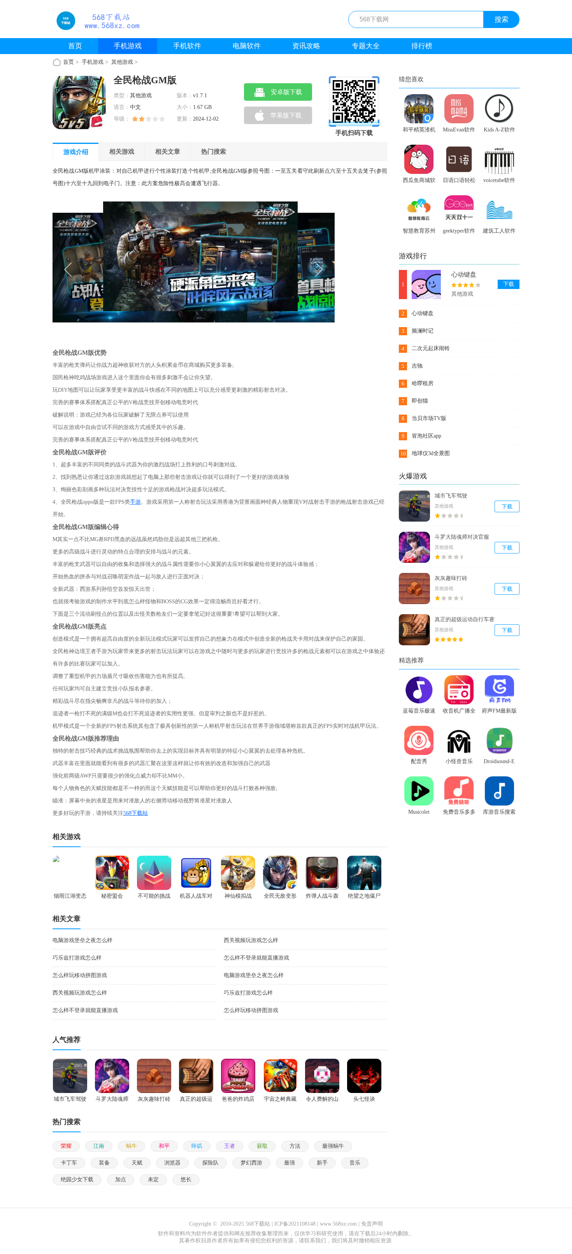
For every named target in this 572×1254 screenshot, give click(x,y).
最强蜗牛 (333, 1146)
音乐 (354, 1163)
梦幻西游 (251, 1163)
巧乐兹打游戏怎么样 (77, 958)
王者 (229, 1146)
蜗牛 (131, 1146)
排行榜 (421, 46)
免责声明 (372, 1224)
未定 (153, 1179)
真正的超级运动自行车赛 (465, 619)
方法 (295, 1146)
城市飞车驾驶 (451, 496)
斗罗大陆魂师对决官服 (462, 537)
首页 (75, 46)
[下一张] (264, 268)
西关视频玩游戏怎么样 (251, 940)
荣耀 (66, 1146)
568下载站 (135, 813)
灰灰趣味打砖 (451, 578)
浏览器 (172, 1163)
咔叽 (196, 1146)
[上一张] (123, 268)
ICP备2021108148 (295, 1224)
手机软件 (187, 46)
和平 (164, 1146)
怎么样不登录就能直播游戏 (256, 958)
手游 (135, 502)
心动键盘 (463, 274)
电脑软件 (247, 46)
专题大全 (366, 46)
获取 (262, 1146)
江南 (98, 1146)
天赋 (137, 1163)
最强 (289, 1163)
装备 (104, 1163)
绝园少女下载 (77, 1179)
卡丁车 (69, 1163)
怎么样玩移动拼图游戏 (80, 975)
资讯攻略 (306, 46)
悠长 (186, 1179)
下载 (508, 284)
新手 (322, 1163)
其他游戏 (122, 62)
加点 (120, 1179)
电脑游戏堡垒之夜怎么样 (82, 940)
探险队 (210, 1163)
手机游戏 (128, 46)
